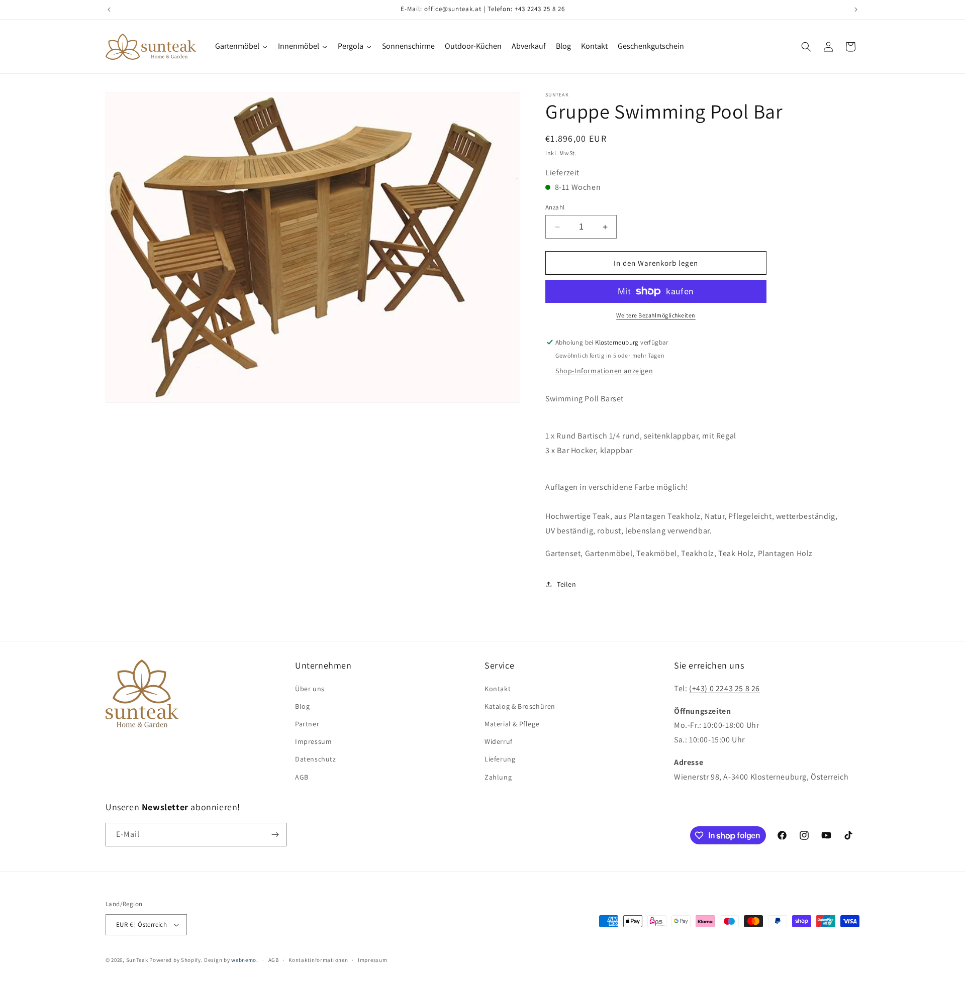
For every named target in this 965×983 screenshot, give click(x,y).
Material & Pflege (512, 723)
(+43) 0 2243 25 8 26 (724, 688)
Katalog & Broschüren (520, 706)
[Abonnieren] (275, 834)
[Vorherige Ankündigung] (109, 9)
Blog (302, 706)
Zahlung (498, 777)
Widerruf (499, 741)
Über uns (310, 688)
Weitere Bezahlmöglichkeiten (656, 315)
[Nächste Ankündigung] (856, 9)
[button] (806, 47)
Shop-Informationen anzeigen (604, 370)
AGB (302, 777)
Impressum (313, 741)
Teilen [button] (566, 584)
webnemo (243, 959)
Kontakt (498, 688)
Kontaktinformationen (318, 959)
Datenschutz (315, 758)
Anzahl (554, 207)
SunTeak (137, 959)
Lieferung (500, 758)
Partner (307, 723)
